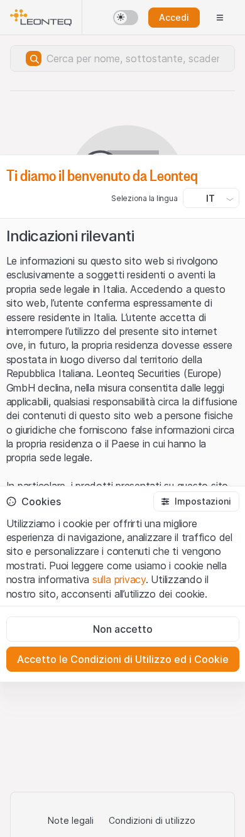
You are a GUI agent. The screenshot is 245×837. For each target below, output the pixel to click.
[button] (196, 501)
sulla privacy (119, 579)
